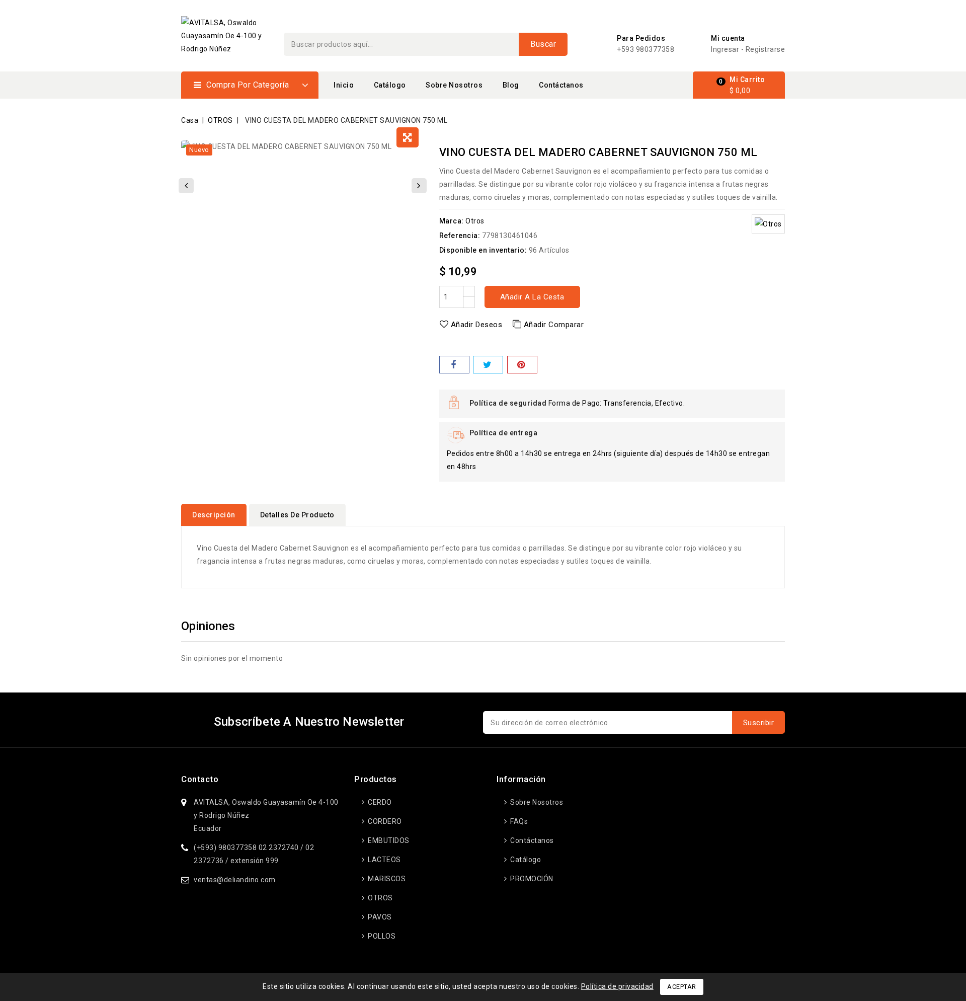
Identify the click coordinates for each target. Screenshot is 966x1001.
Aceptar (681, 986)
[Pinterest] (522, 364)
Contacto (199, 779)
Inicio (344, 85)
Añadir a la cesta (532, 296)
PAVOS (379, 917)
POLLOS (380, 936)
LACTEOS (383, 860)
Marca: (451, 221)
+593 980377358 (645, 49)
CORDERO (384, 821)
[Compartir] (454, 364)
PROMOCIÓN (531, 879)
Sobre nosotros (454, 85)
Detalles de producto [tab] (297, 515)
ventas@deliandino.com (235, 880)
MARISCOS (386, 879)
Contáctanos (561, 85)
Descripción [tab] (213, 515)
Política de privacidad (617, 986)
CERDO (379, 802)
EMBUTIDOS (388, 840)
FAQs (518, 821)
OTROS (379, 898)
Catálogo (390, 85)
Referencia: (459, 236)
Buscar (543, 44)
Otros (475, 221)
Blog (511, 85)
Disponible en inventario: (483, 250)
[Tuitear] (488, 364)
